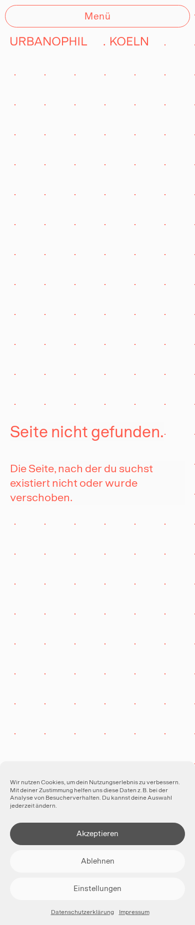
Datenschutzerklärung (82, 912)
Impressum (134, 912)
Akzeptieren (97, 833)
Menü (97, 15)
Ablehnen (97, 861)
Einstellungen (98, 888)
